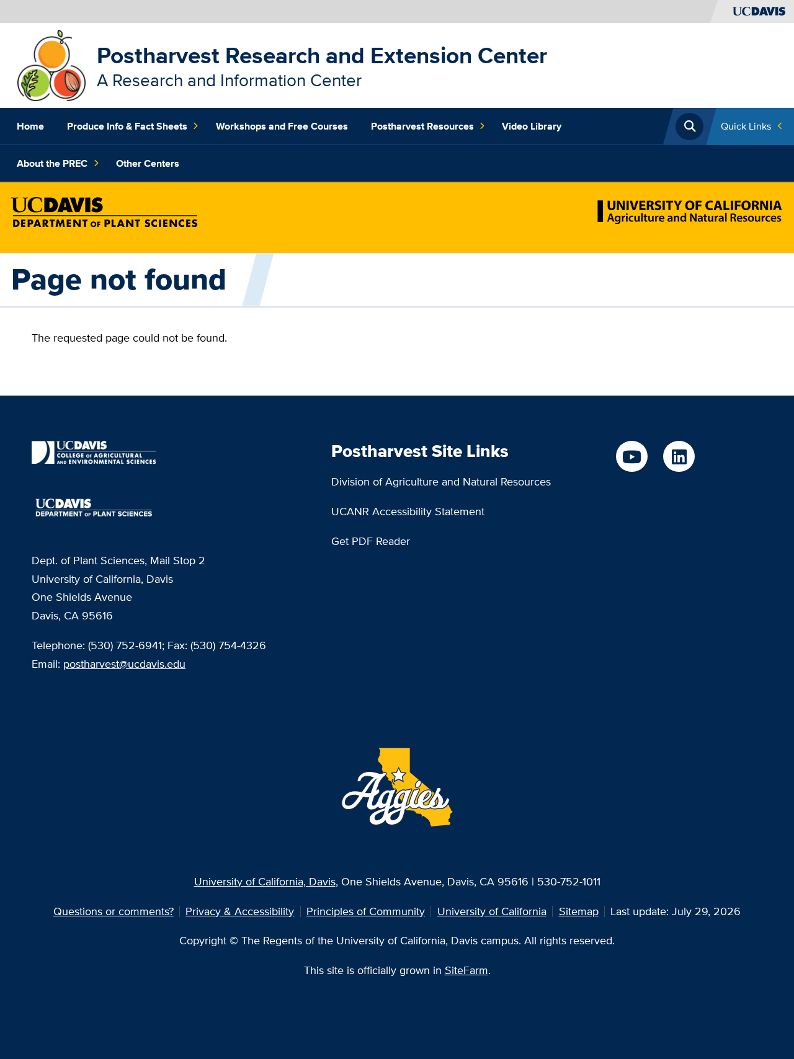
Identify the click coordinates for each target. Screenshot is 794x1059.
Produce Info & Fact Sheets (127, 126)
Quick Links (746, 126)
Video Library (531, 126)
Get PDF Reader (370, 541)
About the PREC (52, 163)
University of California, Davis (265, 881)
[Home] (51, 64)
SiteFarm (466, 970)
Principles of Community (365, 911)
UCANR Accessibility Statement (407, 511)
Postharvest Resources (422, 126)
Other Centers (147, 163)
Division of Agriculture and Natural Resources (441, 481)
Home (30, 126)
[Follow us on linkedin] (678, 456)
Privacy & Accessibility (239, 911)
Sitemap (579, 911)
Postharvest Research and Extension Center (322, 55)
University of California (491, 911)
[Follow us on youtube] (631, 456)
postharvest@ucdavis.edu (124, 663)
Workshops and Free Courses (282, 126)
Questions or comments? (113, 911)
